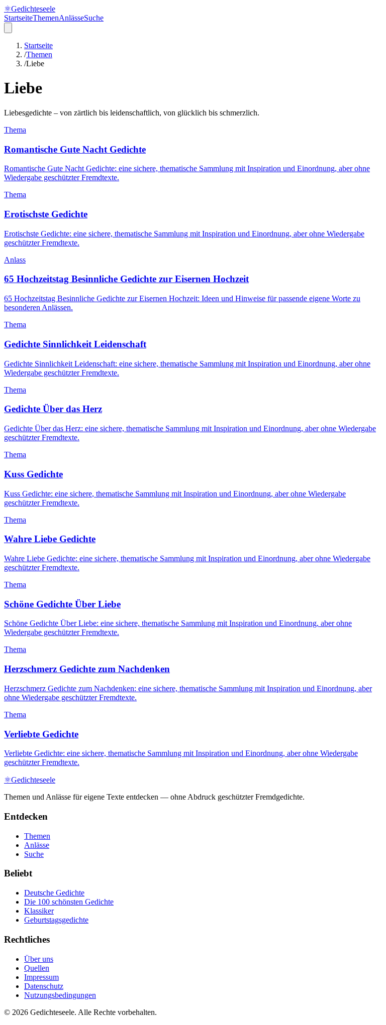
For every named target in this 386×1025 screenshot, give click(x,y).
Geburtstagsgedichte (56, 920)
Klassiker (39, 911)
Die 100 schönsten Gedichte (69, 902)
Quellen (36, 968)
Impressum (41, 977)
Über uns (38, 959)
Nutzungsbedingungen (60, 995)
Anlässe (71, 18)
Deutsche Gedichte (54, 892)
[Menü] (8, 28)
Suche (94, 18)
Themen (46, 18)
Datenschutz (43, 986)
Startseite (18, 18)
